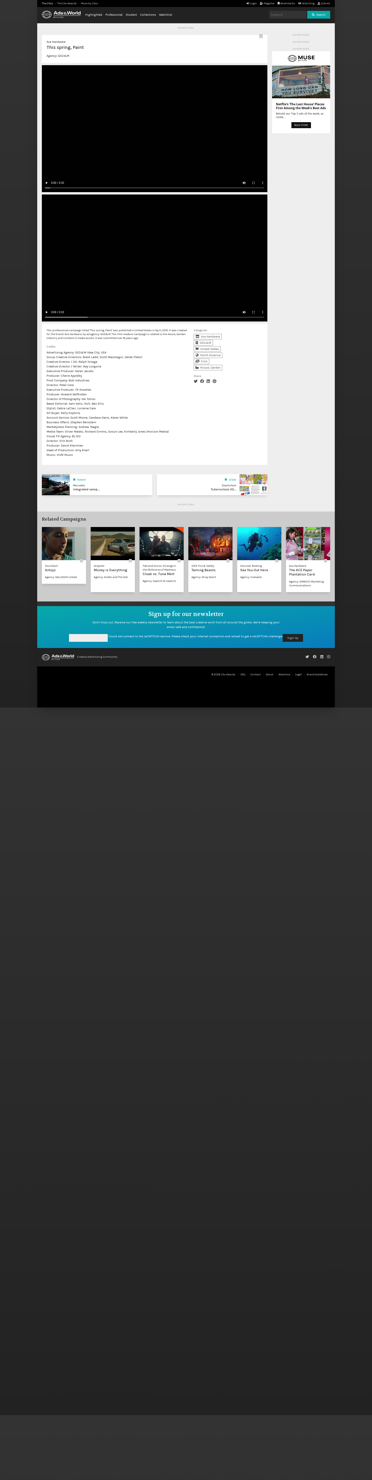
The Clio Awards (67, 3)
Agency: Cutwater (251, 577)
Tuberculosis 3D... (223, 489)
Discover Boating (251, 566)
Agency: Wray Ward (203, 577)
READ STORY (301, 125)
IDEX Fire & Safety (202, 566)
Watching (308, 3)
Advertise (284, 674)
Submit (325, 3)
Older (232, 479)
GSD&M (63, 56)
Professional (114, 14)
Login (253, 3)
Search (321, 14)
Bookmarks (287, 3)
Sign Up (292, 638)
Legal (298, 674)
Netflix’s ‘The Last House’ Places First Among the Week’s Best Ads (301, 106)
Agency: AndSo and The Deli (111, 577)
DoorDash (51, 566)
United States (209, 349)
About (269, 674)
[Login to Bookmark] (261, 36)
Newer (81, 479)
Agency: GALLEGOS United (61, 577)
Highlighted (93, 14)
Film (204, 361)
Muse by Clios (89, 3)
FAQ (242, 674)
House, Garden (210, 367)
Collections (148, 14)
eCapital (99, 566)
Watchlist (165, 14)
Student (131, 14)
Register (269, 3)
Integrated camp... (86, 489)
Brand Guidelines (317, 674)
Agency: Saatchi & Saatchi (159, 581)
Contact (255, 674)
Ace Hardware (55, 42)
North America (210, 355)
